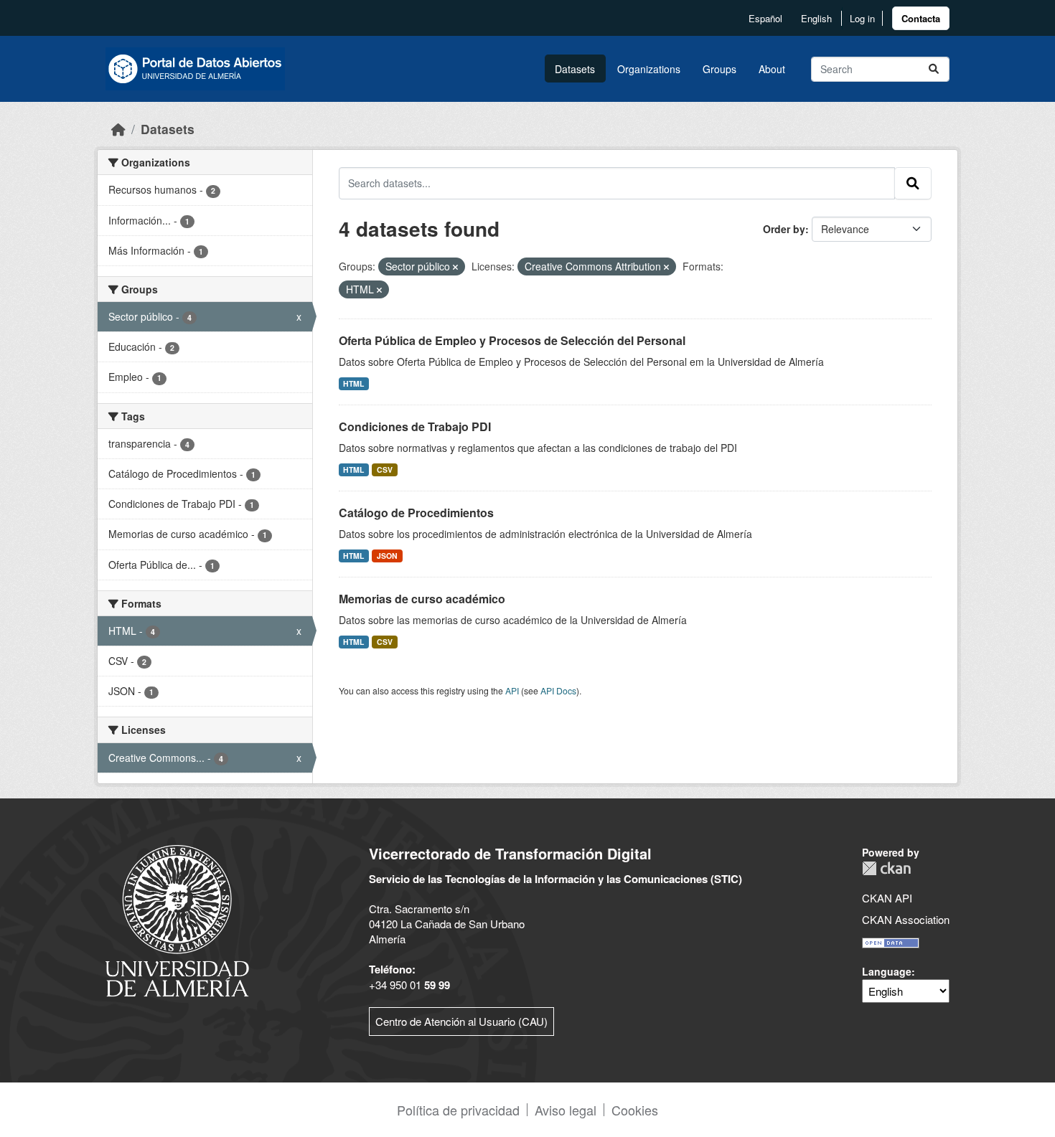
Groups (719, 69)
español (765, 18)
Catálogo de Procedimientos (416, 512)
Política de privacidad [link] (458, 1109)
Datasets (575, 69)
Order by (784, 229)
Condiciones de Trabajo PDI (415, 426)
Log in (862, 18)
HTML (353, 383)
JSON (387, 555)
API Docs (558, 690)
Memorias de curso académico (422, 598)
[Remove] (455, 267)
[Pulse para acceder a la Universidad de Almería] (177, 919)
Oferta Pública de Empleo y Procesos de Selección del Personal (512, 340)
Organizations (648, 69)
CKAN (886, 868)
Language (886, 971)
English (816, 18)
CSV (385, 469)
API (512, 690)
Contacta (920, 18)
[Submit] (933, 69)
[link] (921, 18)
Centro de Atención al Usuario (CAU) (461, 1021)
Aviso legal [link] (565, 1109)
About (772, 69)
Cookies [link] (634, 1109)
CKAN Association (906, 919)
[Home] (118, 129)
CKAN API (887, 897)
